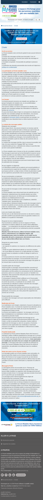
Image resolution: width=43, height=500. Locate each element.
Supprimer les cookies (9, 444)
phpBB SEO (12, 494)
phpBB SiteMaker (6, 492)
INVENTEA (21, 486)
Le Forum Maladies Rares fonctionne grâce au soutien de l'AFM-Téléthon (28, 424)
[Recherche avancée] (39, 19)
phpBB (11, 483)
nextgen (28, 486)
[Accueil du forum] (9, 9)
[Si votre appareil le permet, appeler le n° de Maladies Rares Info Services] (21, 410)
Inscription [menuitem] (25, 2)
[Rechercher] (36, 19)
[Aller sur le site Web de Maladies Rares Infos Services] (21, 418)
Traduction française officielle (9, 488)
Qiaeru (21, 488)
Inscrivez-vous (21, 39)
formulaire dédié (14, 117)
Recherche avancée (8, 440)
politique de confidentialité (9, 67)
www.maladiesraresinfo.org (20, 470)
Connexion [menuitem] (33, 2)
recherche (11, 110)
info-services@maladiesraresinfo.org (28, 396)
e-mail (19, 414)
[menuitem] (5, 496)
